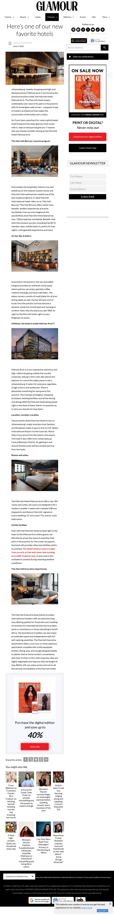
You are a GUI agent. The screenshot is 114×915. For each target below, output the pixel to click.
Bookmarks (57, 877)
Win (94, 17)
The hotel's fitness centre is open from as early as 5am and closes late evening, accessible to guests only (33, 552)
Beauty (23, 17)
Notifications (48, 877)
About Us (72, 877)
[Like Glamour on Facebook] (78, 30)
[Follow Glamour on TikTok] (98, 30)
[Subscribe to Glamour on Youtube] (93, 30)
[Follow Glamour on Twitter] (88, 30)
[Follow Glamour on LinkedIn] (73, 30)
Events (83, 17)
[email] (46, 760)
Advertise (65, 877)
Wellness (67, 17)
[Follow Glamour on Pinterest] (103, 30)
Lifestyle (51, 17)
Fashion (8, 17)
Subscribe (34, 746)
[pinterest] (36, 760)
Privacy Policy (106, 877)
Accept (102, 910)
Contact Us (80, 877)
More (104, 17)
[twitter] (31, 760)
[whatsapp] (41, 760)
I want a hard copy (87, 147)
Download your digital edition (87, 136)
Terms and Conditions (92, 877)
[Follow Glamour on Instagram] (83, 30)
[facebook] (25, 760)
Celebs (38, 17)
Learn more (86, 907)
